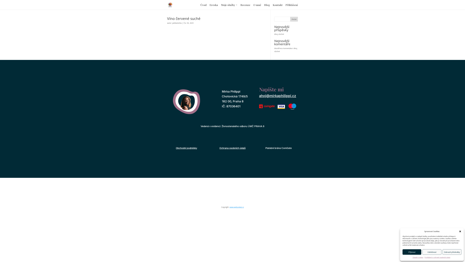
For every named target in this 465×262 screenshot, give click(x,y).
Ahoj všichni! (279, 34)
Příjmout (411, 252)
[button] (460, 231)
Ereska (214, 5)
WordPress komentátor (283, 48)
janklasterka (177, 23)
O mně (257, 5)
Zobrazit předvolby (452, 252)
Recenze (245, 5)
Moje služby (228, 5)
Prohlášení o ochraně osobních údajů (437, 257)
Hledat (294, 19)
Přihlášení (292, 5)
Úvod (203, 5)
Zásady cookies (418, 257)
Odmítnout (431, 252)
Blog (267, 5)
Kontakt (278, 5)
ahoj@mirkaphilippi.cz (277, 96)
